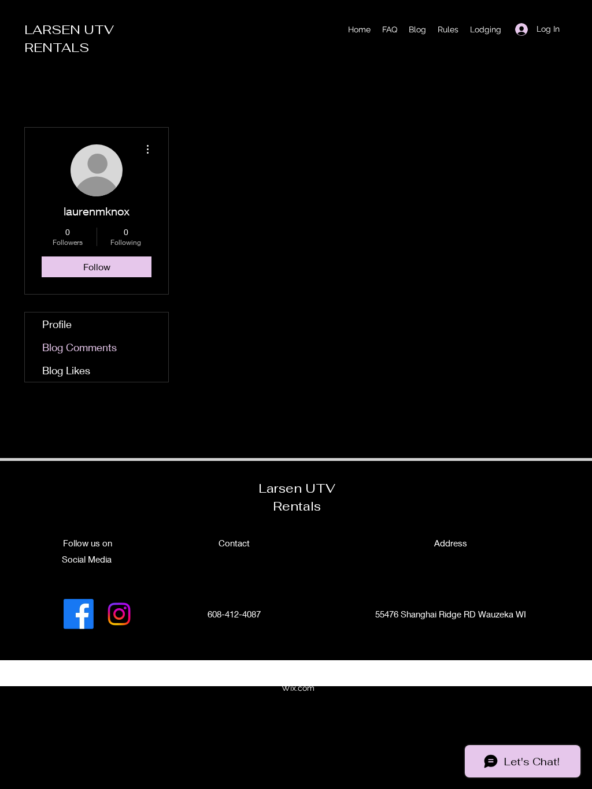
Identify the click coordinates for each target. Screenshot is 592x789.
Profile (57, 324)
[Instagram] (119, 614)
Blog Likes (66, 370)
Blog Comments (79, 347)
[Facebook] (79, 614)
